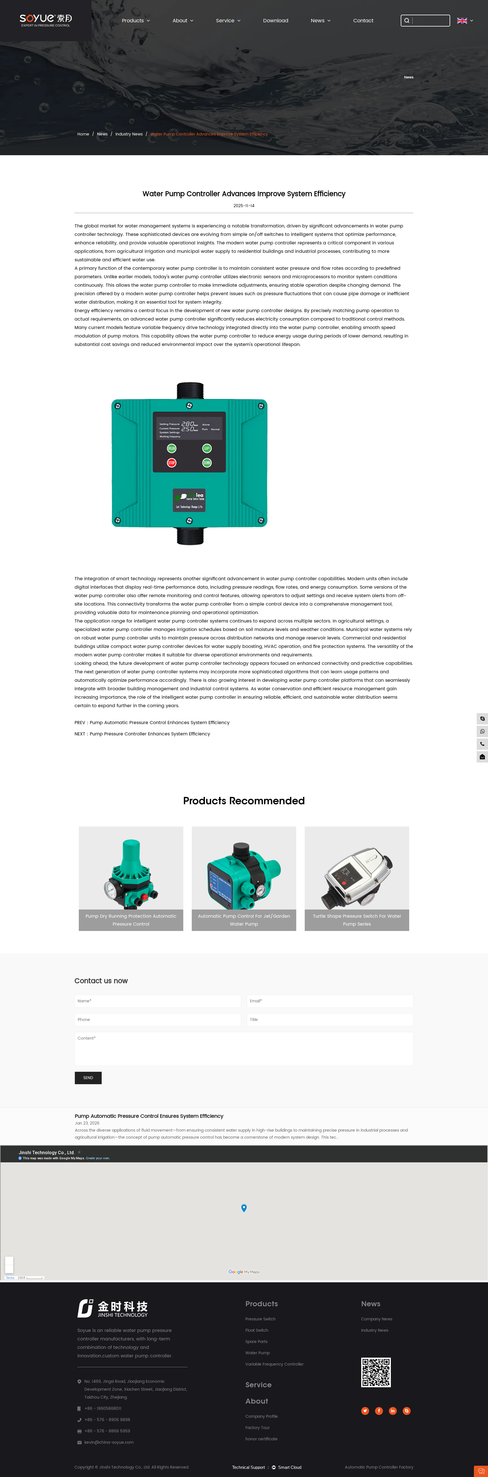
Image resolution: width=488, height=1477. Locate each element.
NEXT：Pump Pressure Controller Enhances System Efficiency (142, 734)
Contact (363, 21)
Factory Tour (257, 1428)
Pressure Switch (260, 1319)
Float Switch (256, 1330)
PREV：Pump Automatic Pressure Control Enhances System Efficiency (152, 722)
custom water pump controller (136, 1356)
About (180, 21)
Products (133, 21)
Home (83, 134)
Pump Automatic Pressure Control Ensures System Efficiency (149, 1114)
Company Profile (261, 1416)
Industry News (129, 134)
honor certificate (261, 1439)
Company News (376, 1319)
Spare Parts (256, 1341)
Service (225, 21)
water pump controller (196, 663)
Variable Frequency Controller (143, 28)
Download (275, 21)
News (317, 21)
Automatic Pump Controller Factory (379, 1467)
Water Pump (257, 1353)
